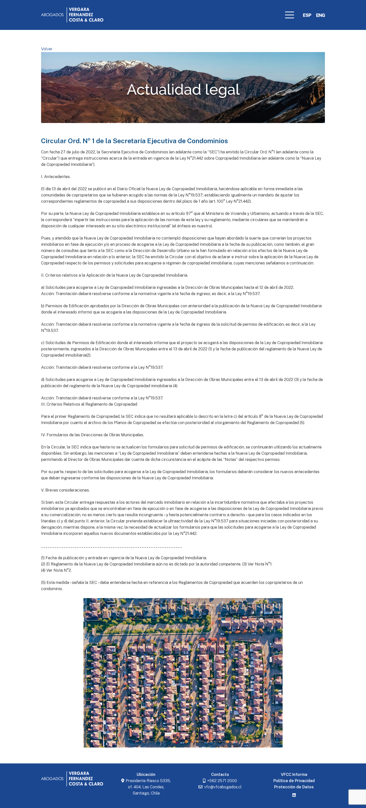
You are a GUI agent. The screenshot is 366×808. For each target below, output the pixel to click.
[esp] (307, 15)
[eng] (320, 15)
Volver (47, 49)
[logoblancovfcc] (72, 14)
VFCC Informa (294, 774)
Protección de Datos (294, 787)
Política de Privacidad (294, 780)
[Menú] (289, 15)
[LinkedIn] (294, 795)
